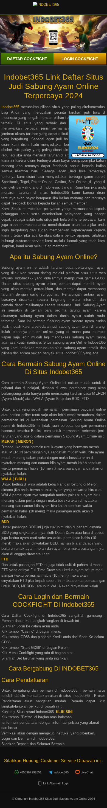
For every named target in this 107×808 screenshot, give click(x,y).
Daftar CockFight (27, 59)
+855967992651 (30, 772)
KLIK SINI (64, 712)
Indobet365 (10, 107)
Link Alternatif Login (56, 783)
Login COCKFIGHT (79, 59)
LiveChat (87, 772)
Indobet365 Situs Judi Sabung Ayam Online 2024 (61, 798)
